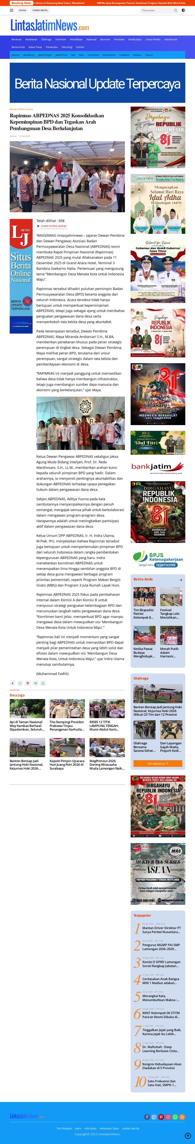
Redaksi (13, 136)
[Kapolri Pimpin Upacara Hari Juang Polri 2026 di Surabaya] (67, 747)
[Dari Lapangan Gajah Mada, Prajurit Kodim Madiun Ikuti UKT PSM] (171, 729)
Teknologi (66, 47)
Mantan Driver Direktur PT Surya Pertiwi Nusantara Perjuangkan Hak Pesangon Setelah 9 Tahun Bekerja (162, 930)
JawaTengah (45, 55)
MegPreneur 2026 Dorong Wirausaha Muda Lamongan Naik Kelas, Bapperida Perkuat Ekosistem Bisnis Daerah (106, 764)
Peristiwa (119, 39)
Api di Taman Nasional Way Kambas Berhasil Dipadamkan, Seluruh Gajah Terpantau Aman (27, 725)
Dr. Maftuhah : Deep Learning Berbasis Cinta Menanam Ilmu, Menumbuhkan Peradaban (161, 1049)
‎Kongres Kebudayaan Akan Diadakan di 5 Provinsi (161, 1066)
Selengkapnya (156, 763)
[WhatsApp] (175, 1117)
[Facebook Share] (12, 683)
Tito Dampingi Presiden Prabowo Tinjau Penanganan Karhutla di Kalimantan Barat (67, 725)
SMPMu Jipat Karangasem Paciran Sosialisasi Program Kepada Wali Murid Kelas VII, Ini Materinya (105, 3)
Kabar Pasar (35, 47)
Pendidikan (76, 39)
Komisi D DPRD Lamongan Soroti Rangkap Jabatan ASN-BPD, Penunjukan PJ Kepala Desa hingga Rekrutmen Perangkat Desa (162, 964)
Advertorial (170, 39)
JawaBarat (28, 55)
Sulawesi (124, 55)
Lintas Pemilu (153, 39)
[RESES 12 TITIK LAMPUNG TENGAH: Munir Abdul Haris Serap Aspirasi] (107, 708)
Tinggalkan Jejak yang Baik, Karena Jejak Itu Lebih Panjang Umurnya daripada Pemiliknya (162, 1032)
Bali (73, 55)
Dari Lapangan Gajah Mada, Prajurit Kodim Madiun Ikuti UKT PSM (170, 747)
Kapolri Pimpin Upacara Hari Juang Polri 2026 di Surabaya (67, 764)
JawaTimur (61, 55)
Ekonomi (105, 39)
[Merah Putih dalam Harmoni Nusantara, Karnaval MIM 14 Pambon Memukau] (171, 635)
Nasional (91, 39)
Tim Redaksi (64, 1128)
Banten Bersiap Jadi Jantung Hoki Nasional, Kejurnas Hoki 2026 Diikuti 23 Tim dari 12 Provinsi (26, 764)
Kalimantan (109, 55)
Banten (13, 109)
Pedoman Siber (109, 1128)
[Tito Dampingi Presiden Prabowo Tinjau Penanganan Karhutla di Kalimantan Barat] (67, 708)
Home (22, 10)
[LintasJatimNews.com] (50, 25)
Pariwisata (52, 47)
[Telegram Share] (35, 683)
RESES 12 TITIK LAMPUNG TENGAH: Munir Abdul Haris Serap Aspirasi (104, 725)
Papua (149, 55)
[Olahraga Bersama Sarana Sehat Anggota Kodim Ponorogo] (144, 729)
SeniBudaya (134, 39)
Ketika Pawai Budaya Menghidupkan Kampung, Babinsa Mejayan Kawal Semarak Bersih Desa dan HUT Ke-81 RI (144, 652)
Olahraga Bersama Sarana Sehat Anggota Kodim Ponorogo (143, 747)
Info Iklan (91, 1128)
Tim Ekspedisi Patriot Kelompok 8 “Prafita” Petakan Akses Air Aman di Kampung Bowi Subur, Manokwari (144, 613)
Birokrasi (17, 39)
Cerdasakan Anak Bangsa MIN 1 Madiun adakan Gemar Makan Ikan (160, 981)
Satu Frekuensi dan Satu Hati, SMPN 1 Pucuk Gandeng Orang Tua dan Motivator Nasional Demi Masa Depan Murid (164, 1083)
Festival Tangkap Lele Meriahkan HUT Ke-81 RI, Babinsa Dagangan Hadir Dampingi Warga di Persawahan (170, 613)
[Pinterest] (161, 1117)
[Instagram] (168, 1117)
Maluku (137, 55)
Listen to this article (53, 226)
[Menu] (12, 10)
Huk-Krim (60, 39)
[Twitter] (154, 1117)
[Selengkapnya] (180, 580)
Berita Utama (25, 109)
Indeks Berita (40, 10)
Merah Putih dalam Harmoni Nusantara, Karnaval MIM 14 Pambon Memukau (170, 652)
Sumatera (93, 55)
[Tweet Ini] (20, 683)
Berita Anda (18, 47)
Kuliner (80, 47)
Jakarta (15, 55)
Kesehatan (31, 39)
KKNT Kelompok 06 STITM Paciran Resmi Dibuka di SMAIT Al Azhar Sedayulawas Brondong (161, 1015)
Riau (81, 55)
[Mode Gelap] (183, 10)
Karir (78, 1128)
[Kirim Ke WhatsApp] (43, 683)
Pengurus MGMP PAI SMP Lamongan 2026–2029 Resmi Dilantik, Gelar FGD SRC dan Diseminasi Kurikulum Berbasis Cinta (161, 947)
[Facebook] (147, 1117)
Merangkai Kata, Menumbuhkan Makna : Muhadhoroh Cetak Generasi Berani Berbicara (161, 998)
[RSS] (182, 1117)
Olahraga (46, 39)
